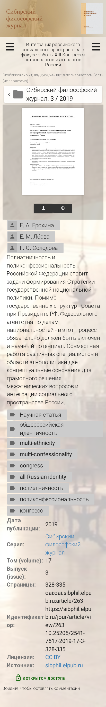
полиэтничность (41, 488)
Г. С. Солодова (39, 248)
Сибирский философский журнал (63, 544)
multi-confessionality (46, 454)
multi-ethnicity (37, 443)
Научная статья (40, 415)
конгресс (31, 510)
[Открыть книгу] (53, 151)
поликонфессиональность (54, 499)
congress (31, 465)
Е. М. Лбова (35, 236)
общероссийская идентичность (42, 429)
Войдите (11, 688)
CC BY (52, 657)
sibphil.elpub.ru (64, 665)
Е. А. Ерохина (37, 225)
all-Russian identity (43, 477)
